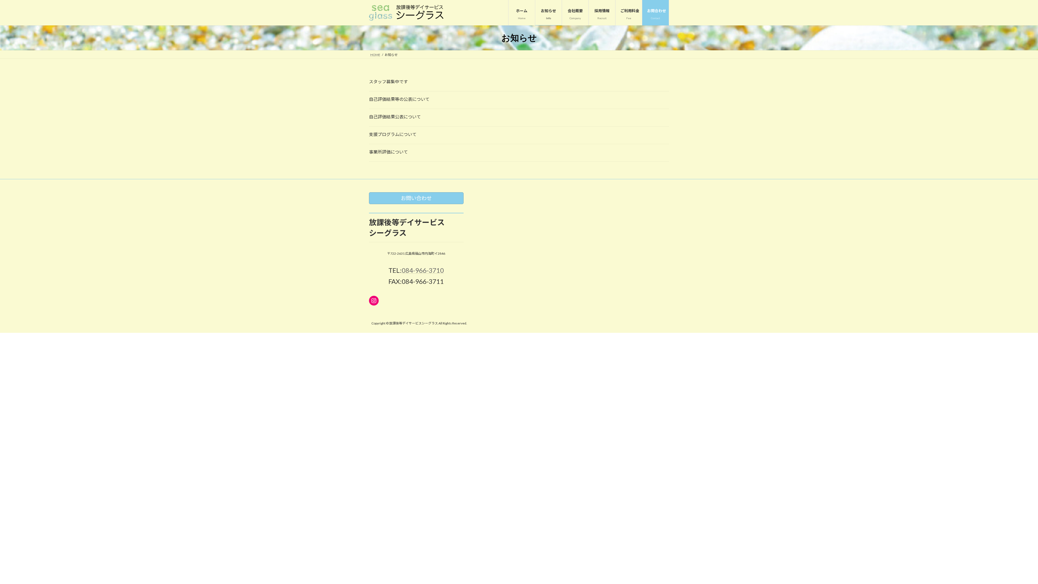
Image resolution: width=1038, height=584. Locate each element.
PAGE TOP (1010, 561)
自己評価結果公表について (395, 116)
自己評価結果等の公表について (399, 99)
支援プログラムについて (393, 134)
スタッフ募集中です (388, 81)
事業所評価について (388, 151)
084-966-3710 (423, 270)
